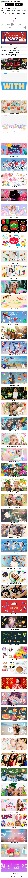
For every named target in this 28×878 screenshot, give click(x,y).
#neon (15, 27)
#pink (10, 27)
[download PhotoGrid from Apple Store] (18, 4)
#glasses (4, 27)
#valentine (5, 21)
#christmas (22, 27)
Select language (15, 876)
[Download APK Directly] (9, 4)
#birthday (17, 21)
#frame (9, 24)
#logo (23, 21)
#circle (15, 24)
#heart (3, 24)
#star (20, 24)
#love (11, 21)
